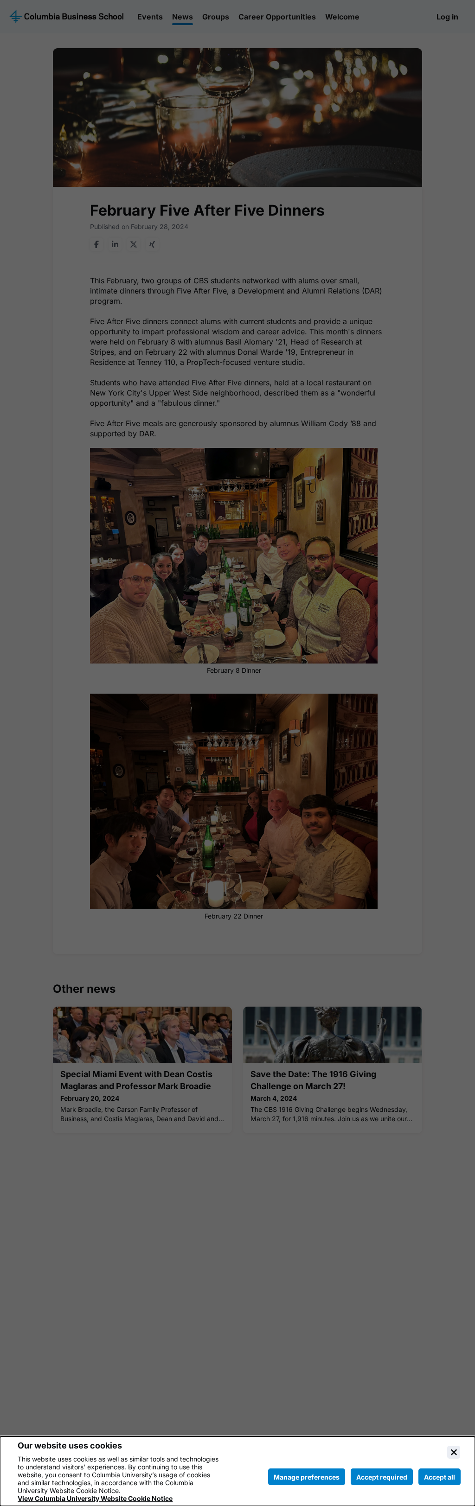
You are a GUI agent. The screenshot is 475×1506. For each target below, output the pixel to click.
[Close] (453, 1452)
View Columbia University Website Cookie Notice (95, 1498)
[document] (237, 1471)
